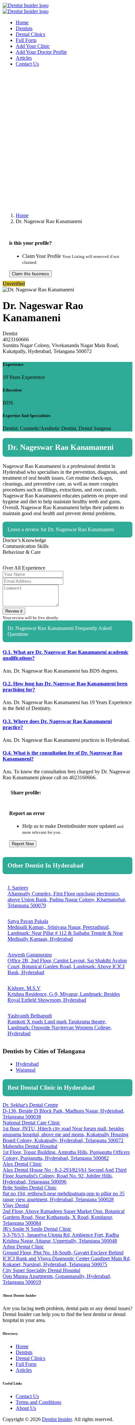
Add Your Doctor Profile (41, 52)
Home (22, 22)
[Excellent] (128, 548)
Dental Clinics (30, 34)
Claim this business (30, 273)
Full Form (26, 40)
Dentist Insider (57, 1419)
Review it (14, 611)
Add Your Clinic (33, 46)
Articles (24, 58)
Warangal (25, 1070)
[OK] (111, 548)
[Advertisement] (67, 139)
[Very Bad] (94, 548)
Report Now (23, 843)
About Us (26, 1408)
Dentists (24, 28)
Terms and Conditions (38, 1402)
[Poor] (102, 548)
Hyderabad (27, 1064)
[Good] (119, 548)
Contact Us (27, 64)
